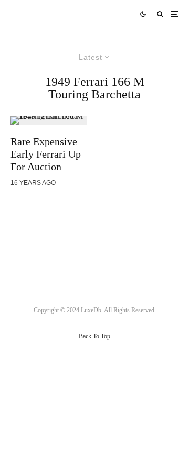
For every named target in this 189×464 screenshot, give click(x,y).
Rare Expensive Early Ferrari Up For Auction (45, 154)
